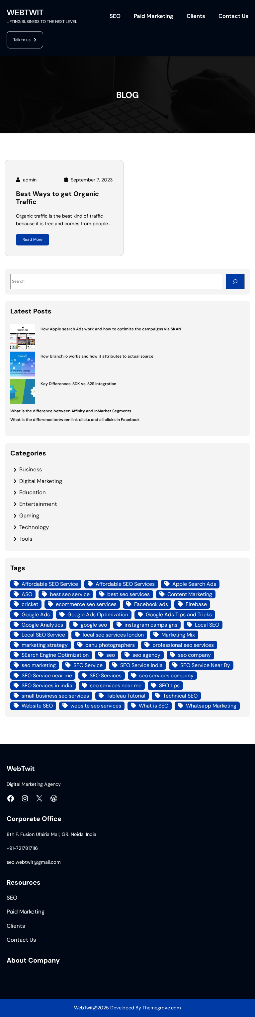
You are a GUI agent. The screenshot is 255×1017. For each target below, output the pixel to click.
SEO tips (169, 685)
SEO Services (106, 675)
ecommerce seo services (86, 604)
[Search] (235, 281)
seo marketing (39, 665)
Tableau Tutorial (126, 695)
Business (30, 469)
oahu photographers (110, 645)
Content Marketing (189, 594)
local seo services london (113, 634)
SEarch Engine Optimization (55, 654)
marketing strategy (45, 645)
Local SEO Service (43, 634)
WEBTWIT (25, 12)
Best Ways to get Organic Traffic (57, 198)
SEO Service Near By (205, 665)
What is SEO (153, 705)
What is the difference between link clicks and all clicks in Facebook (75, 419)
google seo (94, 624)
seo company (194, 654)
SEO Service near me (47, 675)
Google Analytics (42, 624)
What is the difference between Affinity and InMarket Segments (70, 411)
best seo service (70, 594)
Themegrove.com (161, 1008)
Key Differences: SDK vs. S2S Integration (78, 383)
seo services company (166, 675)
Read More (32, 239)
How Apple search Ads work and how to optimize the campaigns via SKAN (111, 329)
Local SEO (207, 624)
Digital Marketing (40, 481)
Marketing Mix (178, 634)
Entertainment (38, 504)
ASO (27, 594)
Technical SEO (180, 695)
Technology (34, 527)
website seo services (95, 705)
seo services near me (115, 685)
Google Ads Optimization (97, 614)
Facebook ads (151, 604)
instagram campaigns (151, 624)
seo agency (146, 654)
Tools (25, 538)
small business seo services (55, 695)
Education (32, 492)
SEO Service (88, 665)
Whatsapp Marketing (211, 705)
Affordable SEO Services (125, 583)
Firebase (196, 604)
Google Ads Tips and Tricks (179, 614)
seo (110, 654)
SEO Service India (141, 665)
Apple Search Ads (194, 583)
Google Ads (36, 614)
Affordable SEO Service (50, 583)
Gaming (29, 515)
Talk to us (22, 39)
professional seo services (183, 645)
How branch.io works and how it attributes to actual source (97, 356)
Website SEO (37, 705)
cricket (30, 604)
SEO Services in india (47, 685)
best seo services (128, 594)
